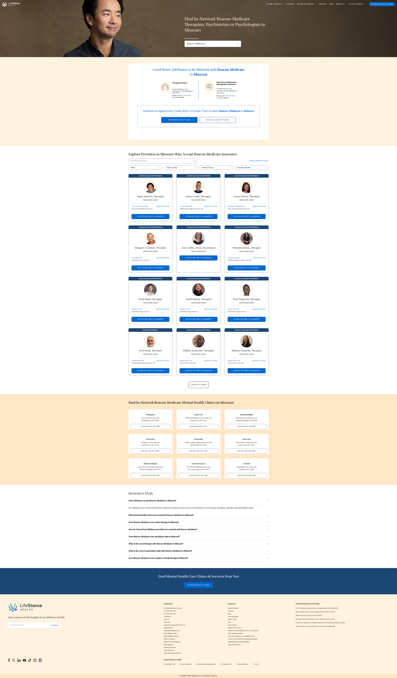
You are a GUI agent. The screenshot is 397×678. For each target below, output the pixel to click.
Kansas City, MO (234, 258)
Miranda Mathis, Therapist (246, 248)
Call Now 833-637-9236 (198, 451)
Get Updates (55, 625)
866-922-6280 (260, 309)
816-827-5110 (260, 258)
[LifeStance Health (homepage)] (11, 4)
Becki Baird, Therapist (150, 299)
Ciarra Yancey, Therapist (246, 196)
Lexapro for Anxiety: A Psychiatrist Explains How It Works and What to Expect (320, 623)
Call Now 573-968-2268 (247, 475)
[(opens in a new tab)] (9, 660)
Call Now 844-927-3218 (198, 475)
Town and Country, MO (140, 206)
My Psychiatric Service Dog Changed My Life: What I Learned (315, 612)
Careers (256, 664)
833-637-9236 (185, 95)
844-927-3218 (164, 206)
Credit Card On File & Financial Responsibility (242, 639)
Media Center (232, 619)
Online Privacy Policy (235, 628)
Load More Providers (198, 385)
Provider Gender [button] (251, 168)
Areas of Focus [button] (216, 168)
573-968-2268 (164, 258)
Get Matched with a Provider (382, 4)
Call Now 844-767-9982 (150, 426)
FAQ (229, 622)
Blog (229, 614)
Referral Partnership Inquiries (206, 664)
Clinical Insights (233, 616)
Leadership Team (169, 664)
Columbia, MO (137, 258)
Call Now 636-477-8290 (150, 451)
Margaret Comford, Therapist (150, 248)
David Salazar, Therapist (198, 299)
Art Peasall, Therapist (150, 351)
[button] (273, 4)
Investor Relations (186, 664)
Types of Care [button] (180, 168)
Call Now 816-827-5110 (198, 426)
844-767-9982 (211, 360)
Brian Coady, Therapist (198, 196)
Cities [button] (145, 168)
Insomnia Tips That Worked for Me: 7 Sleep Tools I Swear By (315, 619)
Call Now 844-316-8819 (246, 426)
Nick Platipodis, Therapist (246, 299)
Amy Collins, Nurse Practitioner (198, 248)
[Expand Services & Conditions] (315, 4)
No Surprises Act (225, 664)
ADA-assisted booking (235, 633)
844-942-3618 (260, 206)
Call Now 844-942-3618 (150, 475)
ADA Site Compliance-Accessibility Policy (241, 636)
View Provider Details (150, 200)
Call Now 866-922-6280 (247, 451)
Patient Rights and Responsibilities (239, 642)
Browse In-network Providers (217, 120)
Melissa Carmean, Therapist (247, 351)
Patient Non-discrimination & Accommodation (243, 630)
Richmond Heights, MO (236, 206)
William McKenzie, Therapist (198, 351)
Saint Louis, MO (233, 309)
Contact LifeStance (242, 664)
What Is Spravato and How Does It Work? (309, 615)
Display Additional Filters (259, 161)
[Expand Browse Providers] (282, 4)
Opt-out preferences (234, 645)
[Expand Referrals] (345, 4)
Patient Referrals (233, 608)
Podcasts (231, 611)
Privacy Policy (232, 625)
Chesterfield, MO (186, 206)
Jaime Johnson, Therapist (150, 196)
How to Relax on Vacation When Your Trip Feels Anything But (315, 626)
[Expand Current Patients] (364, 4)
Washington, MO (186, 360)
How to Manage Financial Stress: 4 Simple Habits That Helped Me (317, 608)
